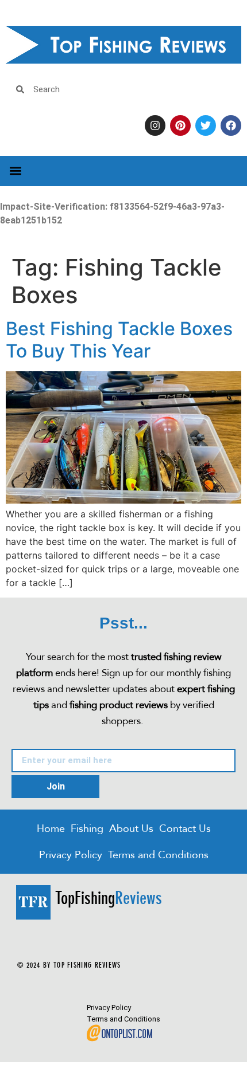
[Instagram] (155, 125)
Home (51, 828)
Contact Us (185, 828)
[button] (15, 171)
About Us (131, 828)
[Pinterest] (180, 125)
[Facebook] (231, 125)
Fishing (87, 828)
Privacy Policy (70, 854)
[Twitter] (205, 125)
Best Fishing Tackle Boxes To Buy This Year (119, 339)
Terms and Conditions (158, 854)
